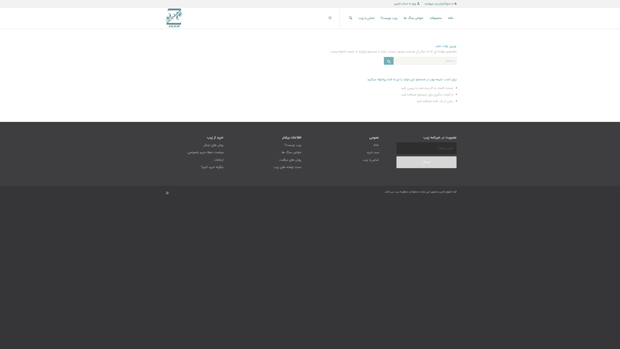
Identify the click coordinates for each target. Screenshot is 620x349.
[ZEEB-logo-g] (174, 18)
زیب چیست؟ (293, 145)
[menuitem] (439, 3)
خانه (376, 145)
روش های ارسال (214, 145)
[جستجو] (350, 18)
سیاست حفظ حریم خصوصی (205, 152)
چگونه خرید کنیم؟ (212, 167)
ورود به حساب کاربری (405, 4)
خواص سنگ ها (291, 152)
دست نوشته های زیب (287, 167)
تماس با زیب (371, 160)
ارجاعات (219, 160)
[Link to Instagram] (329, 18)
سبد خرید (373, 152)
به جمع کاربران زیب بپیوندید (439, 4)
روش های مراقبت (290, 160)
